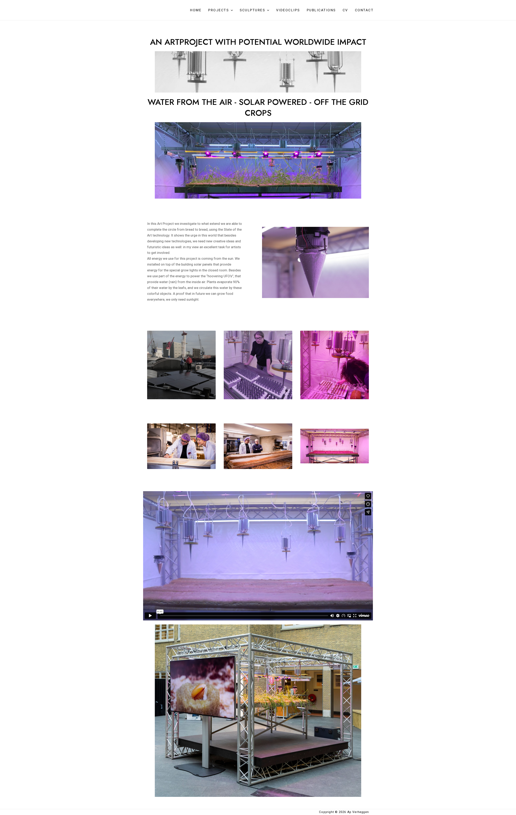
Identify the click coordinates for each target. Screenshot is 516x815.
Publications (321, 10)
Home (195, 10)
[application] (231, 10)
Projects (218, 10)
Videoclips (288, 10)
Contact (364, 10)
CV (345, 10)
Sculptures (252, 10)
